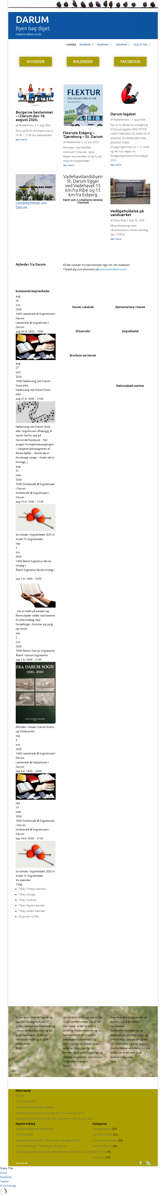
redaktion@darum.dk (28, 34)
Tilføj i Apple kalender (31, 905)
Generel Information (105, 1140)
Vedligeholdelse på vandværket (127, 213)
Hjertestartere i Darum (130, 307)
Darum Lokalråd (83, 307)
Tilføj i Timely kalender (32, 889)
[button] (19, 884)
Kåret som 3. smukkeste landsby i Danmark (83, 201)
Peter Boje (119, 220)
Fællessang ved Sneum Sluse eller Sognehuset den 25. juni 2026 (54, 1118)
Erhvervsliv (83, 331)
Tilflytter (140, 44)
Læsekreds (22, 322)
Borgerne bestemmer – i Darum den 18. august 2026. (34, 116)
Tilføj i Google (26, 894)
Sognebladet (130, 331)
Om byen (121, 44)
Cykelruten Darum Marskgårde (35, 1107)
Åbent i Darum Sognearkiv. (32, 655)
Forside (71, 44)
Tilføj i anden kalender (32, 911)
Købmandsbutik (102, 1146)
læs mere (21, 139)
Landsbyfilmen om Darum (31, 205)
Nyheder (85, 44)
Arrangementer (102, 1129)
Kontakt (103, 44)
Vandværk (99, 1157)
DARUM (32, 19)
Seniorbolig (100, 1151)
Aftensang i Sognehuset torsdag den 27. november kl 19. (50, 1113)
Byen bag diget (33, 28)
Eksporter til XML (28, 916)
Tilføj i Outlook (27, 900)
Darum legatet (123, 114)
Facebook (130, 61)
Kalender (83, 61)
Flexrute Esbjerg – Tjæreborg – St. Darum (83, 135)
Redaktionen (26, 125)
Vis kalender (23, 880)
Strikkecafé (22, 493)
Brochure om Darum (83, 355)
